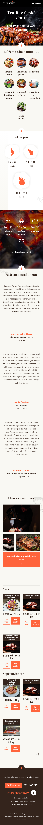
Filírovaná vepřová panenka (11, 682)
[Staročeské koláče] (28, 570)
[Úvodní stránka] (9, 3)
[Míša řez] (8, 578)
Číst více (6, 621)
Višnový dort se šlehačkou (11, 597)
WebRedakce (28, 816)
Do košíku (15, 621)
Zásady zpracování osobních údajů (21, 801)
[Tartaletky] (8, 574)
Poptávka (15, 785)
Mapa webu (8, 816)
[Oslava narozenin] (8, 570)
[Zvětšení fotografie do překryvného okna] (21, 518)
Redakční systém (18, 816)
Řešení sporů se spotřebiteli (21, 804)
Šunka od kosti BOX (32, 597)
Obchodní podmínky (21, 798)
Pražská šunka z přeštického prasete (11, 638)
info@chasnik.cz (18, 793)
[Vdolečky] (28, 574)
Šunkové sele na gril (11, 722)
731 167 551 (31, 785)
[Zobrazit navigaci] (36, 3)
